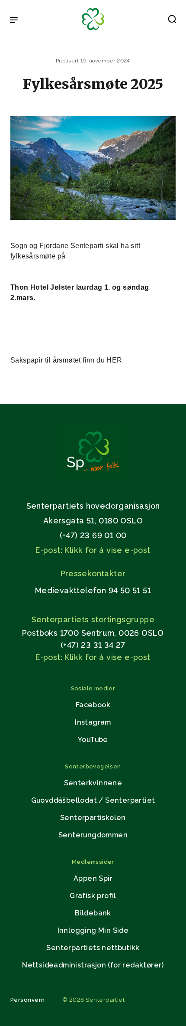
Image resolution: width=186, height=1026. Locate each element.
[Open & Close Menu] (14, 21)
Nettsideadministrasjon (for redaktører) (93, 965)
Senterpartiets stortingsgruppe (93, 619)
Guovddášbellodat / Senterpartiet (93, 800)
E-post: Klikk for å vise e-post (92, 550)
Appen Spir (93, 878)
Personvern (27, 1000)
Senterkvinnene (93, 783)
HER (114, 360)
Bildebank (93, 913)
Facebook (93, 705)
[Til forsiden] (93, 30)
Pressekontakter (93, 573)
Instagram (93, 722)
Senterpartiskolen (93, 818)
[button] (172, 21)
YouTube (93, 739)
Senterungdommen (93, 835)
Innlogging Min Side (93, 930)
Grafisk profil (93, 896)
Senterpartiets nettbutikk (92, 948)
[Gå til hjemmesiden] (93, 476)
